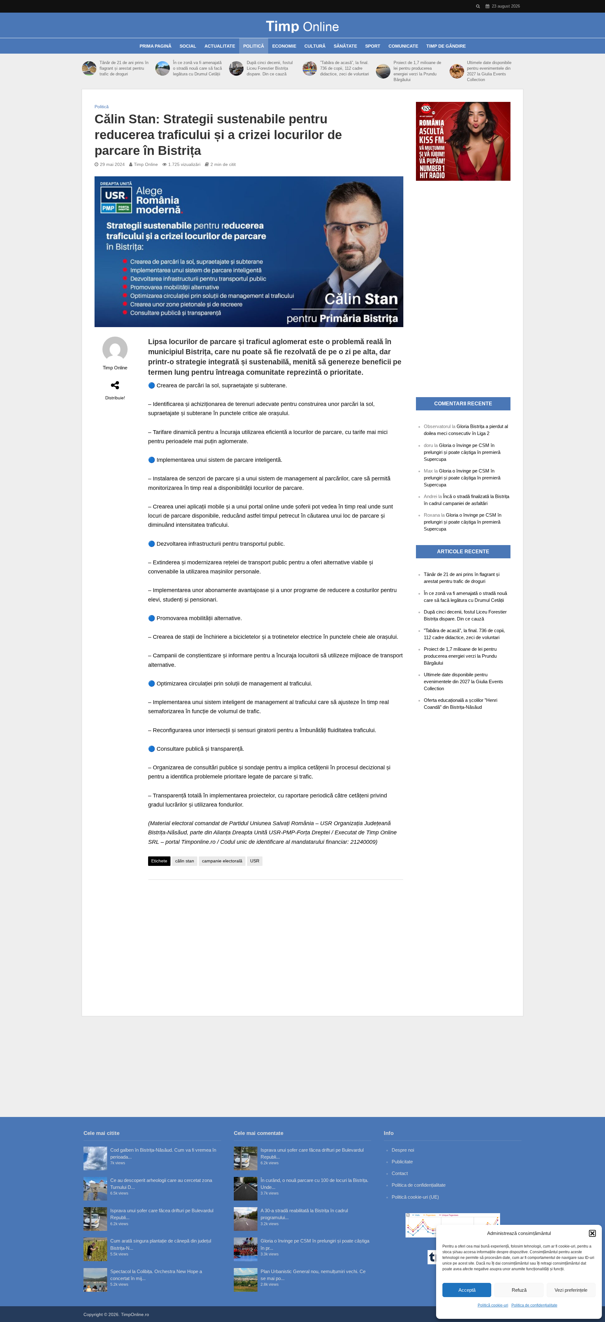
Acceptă (466, 1290)
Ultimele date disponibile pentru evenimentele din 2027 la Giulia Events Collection (489, 71)
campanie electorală (222, 860)
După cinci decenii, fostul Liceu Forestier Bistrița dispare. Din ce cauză (270, 68)
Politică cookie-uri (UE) (415, 1197)
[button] (592, 1233)
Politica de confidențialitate (534, 1305)
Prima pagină (155, 46)
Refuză (519, 1290)
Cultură (315, 46)
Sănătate (345, 46)
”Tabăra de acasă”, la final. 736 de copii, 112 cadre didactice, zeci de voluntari (344, 68)
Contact (400, 1173)
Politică (253, 46)
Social (188, 46)
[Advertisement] (275, 935)
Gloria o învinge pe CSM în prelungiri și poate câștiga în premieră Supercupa (462, 452)
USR (254, 860)
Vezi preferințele (571, 1290)
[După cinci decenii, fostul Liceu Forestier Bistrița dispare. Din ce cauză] (236, 68)
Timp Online (146, 164)
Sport (372, 46)
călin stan (184, 860)
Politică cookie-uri (493, 1305)
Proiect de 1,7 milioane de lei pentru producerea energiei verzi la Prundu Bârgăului (417, 71)
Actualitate (220, 46)
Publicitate (402, 1161)
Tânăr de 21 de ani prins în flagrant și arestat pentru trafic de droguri (124, 68)
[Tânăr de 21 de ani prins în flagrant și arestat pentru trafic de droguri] (89, 68)
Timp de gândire (446, 46)
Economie (284, 46)
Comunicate (403, 46)
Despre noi (403, 1150)
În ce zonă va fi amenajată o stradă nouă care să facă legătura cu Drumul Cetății (197, 68)
